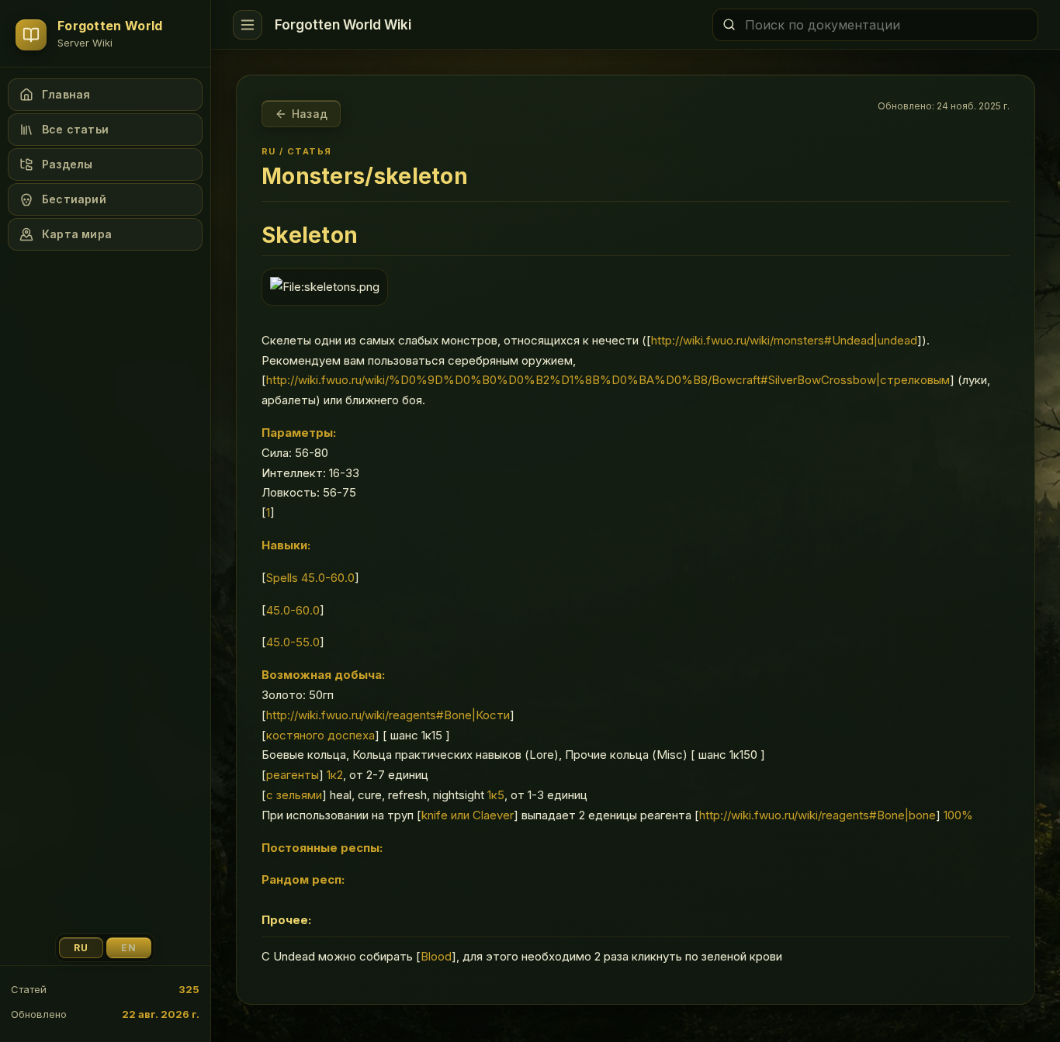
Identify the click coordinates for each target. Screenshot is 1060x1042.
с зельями (294, 795)
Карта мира (77, 234)
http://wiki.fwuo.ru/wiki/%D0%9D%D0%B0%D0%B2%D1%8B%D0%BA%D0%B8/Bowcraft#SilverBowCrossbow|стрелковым (608, 379)
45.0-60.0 (293, 610)
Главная (66, 94)
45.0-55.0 (293, 642)
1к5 (495, 795)
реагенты (292, 774)
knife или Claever (467, 815)
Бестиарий (74, 199)
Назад (309, 113)
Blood (436, 956)
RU (81, 948)
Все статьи (75, 129)
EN (129, 948)
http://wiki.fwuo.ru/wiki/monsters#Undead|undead (784, 340)
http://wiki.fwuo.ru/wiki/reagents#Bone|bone (817, 815)
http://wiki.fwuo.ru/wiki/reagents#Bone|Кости (388, 715)
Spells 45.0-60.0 (310, 577)
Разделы (67, 164)
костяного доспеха (320, 735)
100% (958, 815)
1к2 (335, 774)
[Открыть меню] (247, 25)
